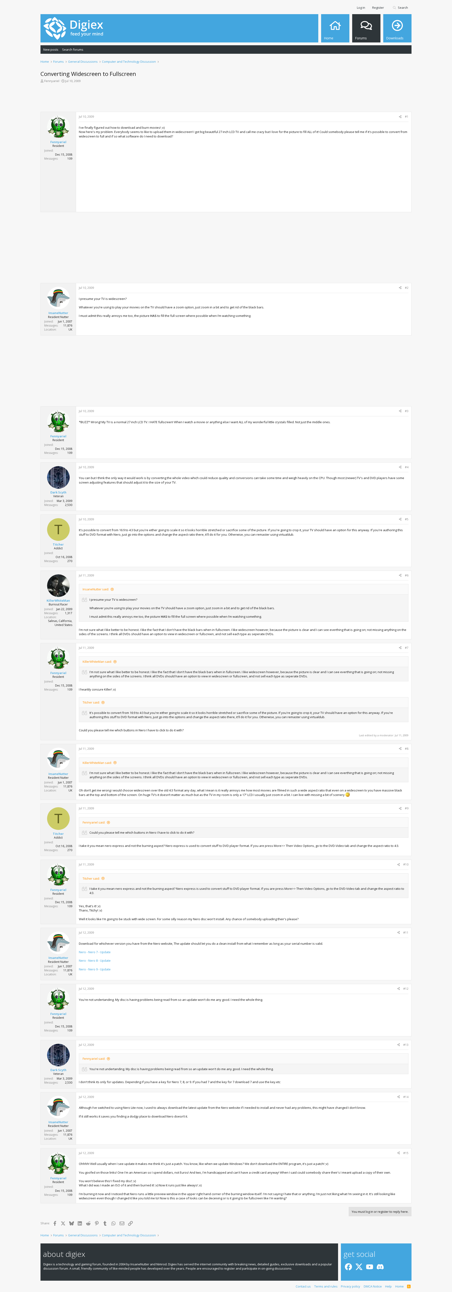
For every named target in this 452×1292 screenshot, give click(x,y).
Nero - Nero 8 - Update (95, 960)
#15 (405, 1153)
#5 (406, 519)
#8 (406, 749)
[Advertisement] (226, 98)
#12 (405, 989)
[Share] (400, 117)
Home (399, 1286)
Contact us (303, 1286)
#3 (406, 411)
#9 (406, 808)
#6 (406, 575)
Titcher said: (91, 702)
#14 (405, 1097)
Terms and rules (326, 1286)
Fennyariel (51, 81)
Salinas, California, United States (60, 623)
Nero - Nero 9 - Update (95, 969)
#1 (406, 117)
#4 (406, 467)
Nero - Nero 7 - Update (95, 952)
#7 (406, 648)
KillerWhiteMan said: (97, 661)
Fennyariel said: (94, 822)
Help (388, 1286)
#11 (405, 933)
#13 (405, 1045)
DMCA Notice (373, 1286)
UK (70, 329)
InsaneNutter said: (96, 589)
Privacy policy (350, 1286)
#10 (405, 864)
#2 (406, 288)
